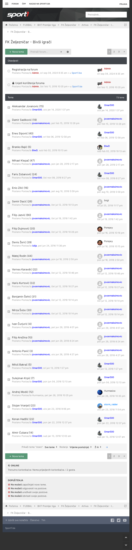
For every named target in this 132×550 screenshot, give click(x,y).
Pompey (108, 227)
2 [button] (114, 51)
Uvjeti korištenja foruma (29, 83)
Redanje (74, 446)
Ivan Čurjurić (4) (22, 323)
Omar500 (37, 109)
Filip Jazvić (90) (21, 215)
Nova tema (18, 51)
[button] (124, 52)
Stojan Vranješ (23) (23, 405)
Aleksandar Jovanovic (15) (28, 106)
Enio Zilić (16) (20, 187)
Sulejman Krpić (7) (23, 378)
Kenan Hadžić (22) (23, 419)
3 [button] (119, 51)
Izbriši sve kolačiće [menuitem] (17, 520)
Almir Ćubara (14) (22, 432)
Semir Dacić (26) (22, 201)
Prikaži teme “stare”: (38, 446)
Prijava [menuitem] (123, 4)
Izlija (34, 245)
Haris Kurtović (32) (23, 283)
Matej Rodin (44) (22, 255)
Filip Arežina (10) (22, 337)
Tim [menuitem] (43, 520)
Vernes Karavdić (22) (24, 269)
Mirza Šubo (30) (21, 310)
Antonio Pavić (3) (22, 351)
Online (15, 465)
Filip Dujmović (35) (23, 228)
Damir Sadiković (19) (24, 119)
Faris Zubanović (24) (24, 174)
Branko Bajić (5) (21, 147)
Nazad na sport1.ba (39, 4)
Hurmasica (37, 395)
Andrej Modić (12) (22, 392)
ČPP (24, 4)
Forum (15, 4)
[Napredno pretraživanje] (67, 52)
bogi (106, 200)
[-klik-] (106, 447)
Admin (35, 72)
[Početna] (18, 14)
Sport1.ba (77, 72)
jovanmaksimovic (41, 123)
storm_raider (111, 404)
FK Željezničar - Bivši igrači (28, 42)
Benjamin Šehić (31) (24, 296)
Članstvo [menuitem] (34, 520)
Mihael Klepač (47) (23, 160)
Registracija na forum (25, 69)
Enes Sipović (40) (22, 133)
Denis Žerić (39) (22, 242)
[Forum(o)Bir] (125, 24)
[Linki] (6, 4)
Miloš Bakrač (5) (21, 364)
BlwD (35, 150)
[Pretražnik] (61, 52)
